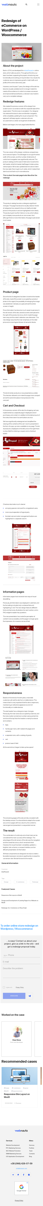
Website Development (13, 1145)
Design (6, 882)
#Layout (25, 1088)
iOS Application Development (15, 1156)
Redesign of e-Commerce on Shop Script (14, 908)
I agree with (9, 987)
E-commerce (20, 882)
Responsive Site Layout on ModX (12, 895)
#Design (6, 1088)
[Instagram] (29, 1175)
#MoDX (6, 1091)
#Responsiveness (16, 1091)
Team (30, 1151)
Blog (30, 1156)
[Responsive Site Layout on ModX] (20, 1076)
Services (31, 1145)
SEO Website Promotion (13, 1151)
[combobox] (5, 955)
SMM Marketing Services (13, 1153)
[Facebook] (24, 1175)
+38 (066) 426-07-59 (21, 1163)
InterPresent (29, 70)
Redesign (35, 882)
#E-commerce (16, 1088)
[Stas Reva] (16, 1032)
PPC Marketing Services (13, 1148)
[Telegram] (29, 996)
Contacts (32, 1153)
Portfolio (31, 1148)
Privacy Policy (20, 987)
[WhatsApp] (18, 1175)
